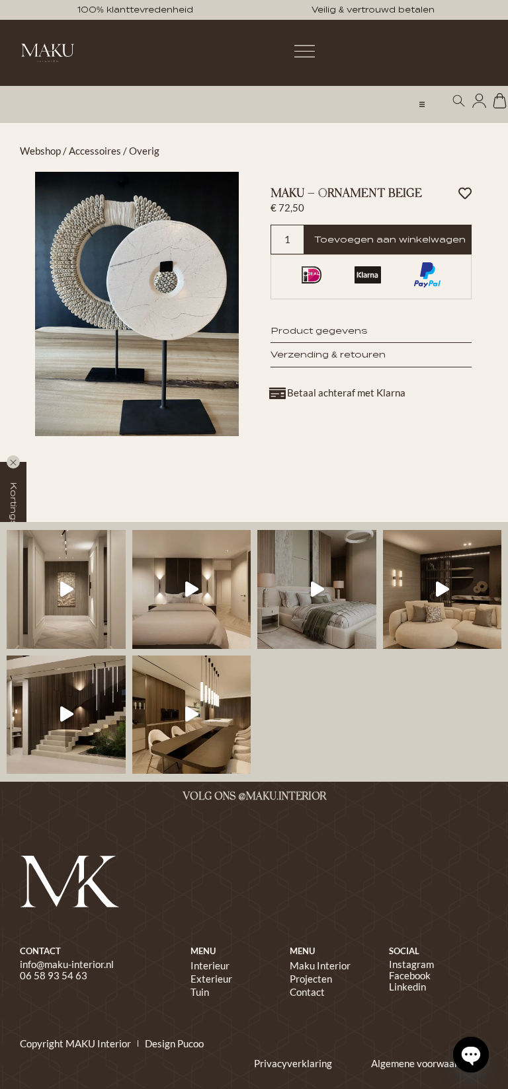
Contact (307, 992)
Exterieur (211, 979)
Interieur (210, 965)
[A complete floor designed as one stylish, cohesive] (191, 589)
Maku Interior (320, 965)
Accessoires (95, 151)
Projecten (311, 979)
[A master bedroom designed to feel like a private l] (316, 589)
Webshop (40, 151)
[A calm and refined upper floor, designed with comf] (66, 589)
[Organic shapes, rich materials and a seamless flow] (66, 715)
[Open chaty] (471, 1054)
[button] (422, 104)
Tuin (199, 992)
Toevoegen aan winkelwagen (390, 239)
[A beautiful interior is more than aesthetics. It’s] (191, 715)
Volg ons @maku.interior (254, 797)
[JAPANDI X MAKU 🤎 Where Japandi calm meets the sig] (442, 589)
